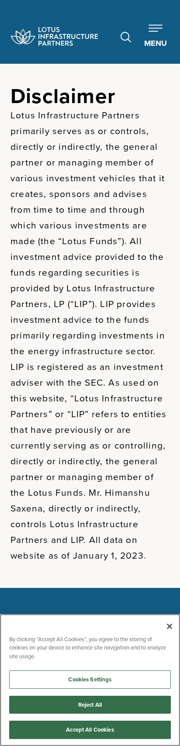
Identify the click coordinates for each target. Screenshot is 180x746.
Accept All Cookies (90, 729)
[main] (90, 680)
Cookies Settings (89, 679)
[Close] (169, 626)
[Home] (54, 36)
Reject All (90, 705)
